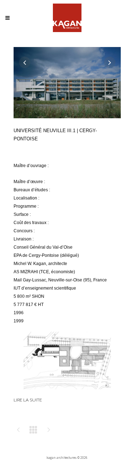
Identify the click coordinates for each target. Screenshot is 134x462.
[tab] (67, 404)
